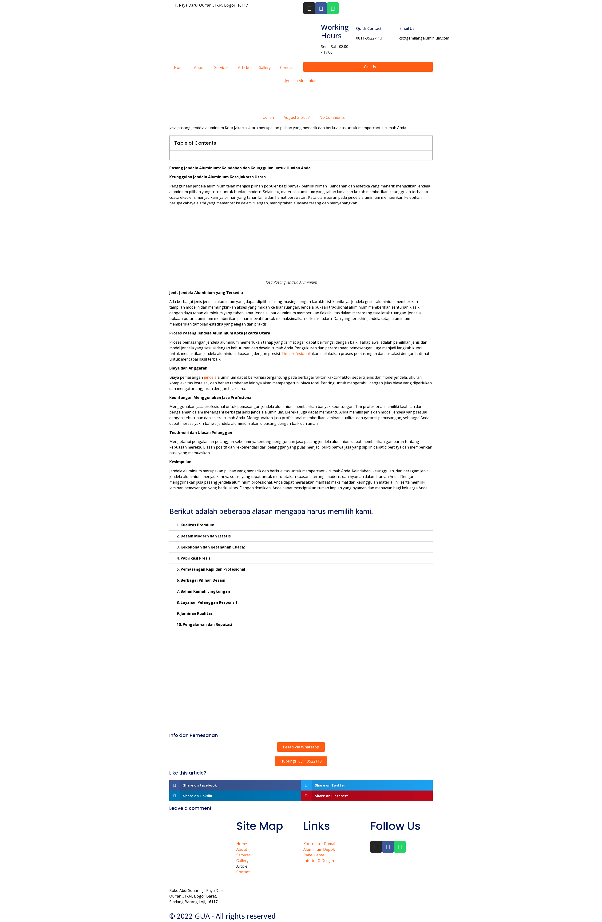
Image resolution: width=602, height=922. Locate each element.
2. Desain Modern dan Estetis (204, 536)
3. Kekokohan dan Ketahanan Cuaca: (211, 547)
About (199, 67)
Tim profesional (295, 353)
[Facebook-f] (321, 8)
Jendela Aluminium (301, 80)
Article (243, 67)
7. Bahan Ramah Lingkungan (203, 591)
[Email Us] (394, 31)
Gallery (264, 67)
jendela (210, 377)
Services (221, 67)
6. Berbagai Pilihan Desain (201, 580)
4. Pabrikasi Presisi (194, 558)
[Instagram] (309, 8)
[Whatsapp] (333, 8)
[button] (426, 143)
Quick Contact (369, 28)
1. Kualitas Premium (195, 525)
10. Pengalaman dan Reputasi (204, 624)
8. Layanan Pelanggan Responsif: (207, 602)
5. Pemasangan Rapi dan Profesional (211, 569)
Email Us (406, 28)
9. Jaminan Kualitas (195, 613)
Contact (287, 67)
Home (179, 67)
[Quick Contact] (350, 31)
